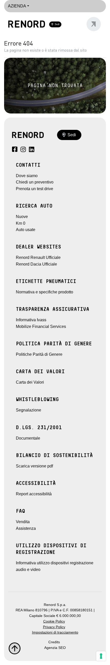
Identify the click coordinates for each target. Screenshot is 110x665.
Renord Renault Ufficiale (38, 257)
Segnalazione (28, 410)
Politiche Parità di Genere (39, 354)
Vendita (23, 522)
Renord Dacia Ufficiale (36, 264)
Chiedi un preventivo (34, 182)
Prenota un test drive (34, 189)
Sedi (56, 24)
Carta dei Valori (30, 382)
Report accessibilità (34, 494)
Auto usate (25, 229)
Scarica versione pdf (34, 466)
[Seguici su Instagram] (23, 150)
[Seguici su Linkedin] (31, 150)
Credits (54, 642)
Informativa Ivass (31, 320)
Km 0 (20, 223)
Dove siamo (27, 176)
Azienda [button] (17, 6)
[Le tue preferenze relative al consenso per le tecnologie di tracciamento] (101, 656)
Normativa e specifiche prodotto (44, 292)
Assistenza (26, 528)
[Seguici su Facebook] (14, 150)
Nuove (22, 216)
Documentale (28, 438)
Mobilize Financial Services (41, 326)
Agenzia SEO (55, 648)
